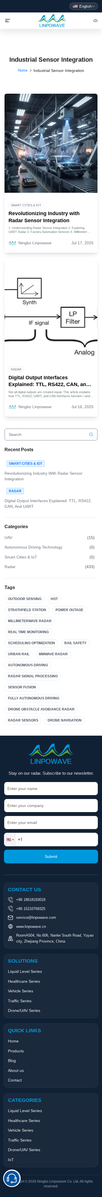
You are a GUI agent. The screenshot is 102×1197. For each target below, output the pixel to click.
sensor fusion (22, 687)
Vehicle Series (20, 991)
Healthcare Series (24, 981)
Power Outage (69, 610)
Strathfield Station (27, 610)
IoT (11, 1159)
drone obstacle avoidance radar (41, 709)
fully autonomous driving (33, 698)
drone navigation (65, 720)
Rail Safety (75, 643)
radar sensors (23, 720)
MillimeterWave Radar (30, 621)
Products (16, 1051)
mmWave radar (53, 654)
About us (16, 1070)
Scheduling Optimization (31, 643)
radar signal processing (33, 676)
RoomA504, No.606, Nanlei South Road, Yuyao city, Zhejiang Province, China (55, 938)
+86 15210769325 (30, 909)
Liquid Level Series (25, 971)
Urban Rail (18, 654)
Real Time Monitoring (28, 632)
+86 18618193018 (30, 900)
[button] (9, 839)
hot (54, 599)
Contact (15, 1080)
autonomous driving (28, 665)
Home (22, 70)
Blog (12, 1060)
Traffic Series (19, 1001)
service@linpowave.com (36, 917)
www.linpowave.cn (31, 926)
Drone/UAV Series (24, 1010)
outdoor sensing (24, 599)
